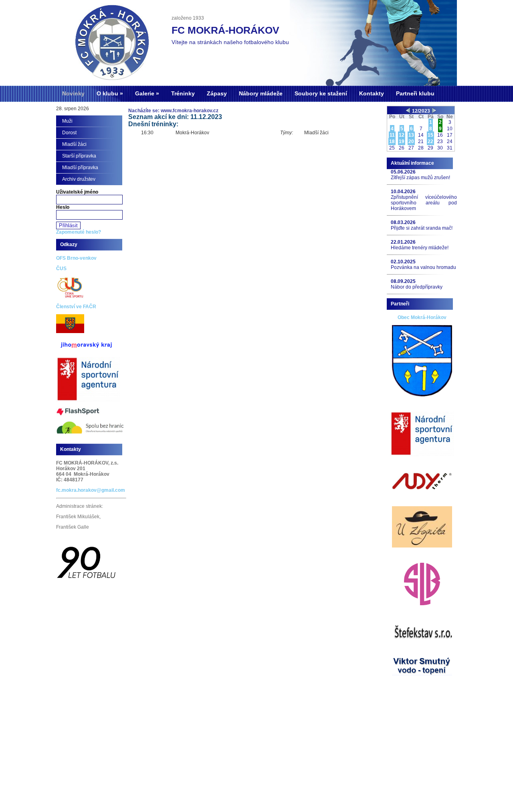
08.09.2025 (403, 281)
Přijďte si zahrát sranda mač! (421, 228)
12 (401, 135)
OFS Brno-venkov (76, 258)
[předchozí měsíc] (408, 111)
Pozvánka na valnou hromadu (423, 267)
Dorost (69, 132)
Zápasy (217, 93)
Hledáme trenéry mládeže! (419, 248)
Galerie (144, 93)
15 (430, 135)
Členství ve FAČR (76, 306)
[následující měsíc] (433, 111)
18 (392, 141)
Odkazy (68, 244)
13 (411, 135)
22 (430, 141)
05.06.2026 (403, 172)
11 (392, 135)
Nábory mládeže (261, 93)
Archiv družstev (78, 179)
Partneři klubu (415, 93)
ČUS (61, 268)
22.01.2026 (403, 242)
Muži (67, 121)
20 (411, 141)
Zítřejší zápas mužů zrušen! (420, 177)
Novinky (73, 93)
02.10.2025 (403, 262)
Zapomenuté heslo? (78, 232)
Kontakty (371, 93)
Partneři (400, 304)
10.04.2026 (403, 191)
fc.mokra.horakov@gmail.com (90, 490)
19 (401, 141)
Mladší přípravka (80, 167)
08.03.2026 (403, 222)
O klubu (107, 93)
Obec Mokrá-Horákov (422, 317)
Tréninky (183, 93)
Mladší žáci (74, 144)
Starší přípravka (79, 156)
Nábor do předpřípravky (416, 287)
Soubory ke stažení (321, 93)
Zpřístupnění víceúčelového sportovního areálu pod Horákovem (424, 202)
